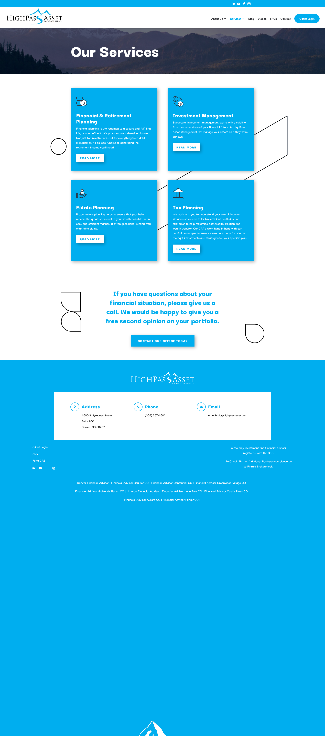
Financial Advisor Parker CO (181, 499)
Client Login (307, 18)
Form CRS (39, 460)
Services (235, 19)
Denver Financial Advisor (93, 482)
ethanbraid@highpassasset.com (227, 415)
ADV (35, 453)
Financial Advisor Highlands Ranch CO (99, 491)
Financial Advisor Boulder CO (130, 482)
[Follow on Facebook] (47, 468)
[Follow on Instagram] (54, 468)
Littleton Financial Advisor (143, 491)
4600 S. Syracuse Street (97, 415)
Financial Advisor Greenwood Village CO (220, 482)
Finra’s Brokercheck (260, 466)
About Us (217, 19)
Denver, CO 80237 (93, 427)
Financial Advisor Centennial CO (171, 482)
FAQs (273, 19)
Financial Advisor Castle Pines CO (226, 491)
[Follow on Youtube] (40, 468)
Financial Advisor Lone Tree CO (182, 491)
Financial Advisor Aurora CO (142, 499)
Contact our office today (162, 340)
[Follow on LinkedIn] (33, 468)
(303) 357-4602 (155, 415)
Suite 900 (88, 421)
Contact (285, 19)
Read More (90, 158)
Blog (251, 19)
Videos (262, 19)
